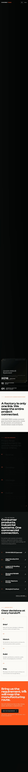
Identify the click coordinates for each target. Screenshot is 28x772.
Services (23, 505)
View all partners (20, 595)
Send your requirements (9, 711)
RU (21, 2)
